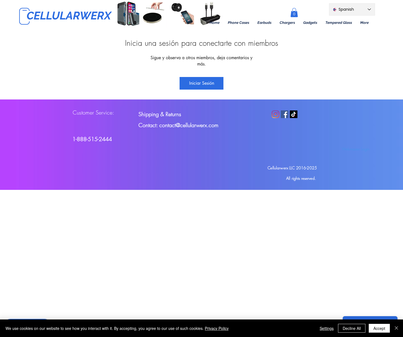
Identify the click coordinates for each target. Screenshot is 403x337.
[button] (238, 22)
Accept (379, 328)
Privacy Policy (217, 328)
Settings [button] (327, 328)
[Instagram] (275, 114)
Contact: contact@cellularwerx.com (178, 125)
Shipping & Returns (159, 114)
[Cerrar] (396, 328)
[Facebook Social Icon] (284, 114)
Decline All (352, 328)
